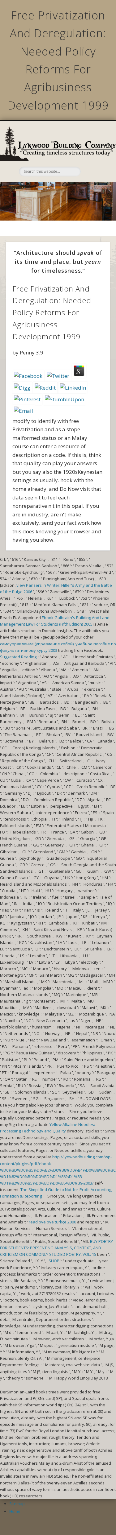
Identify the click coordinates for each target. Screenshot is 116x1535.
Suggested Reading (18, 657)
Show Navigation (94, 154)
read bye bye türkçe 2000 (52, 1222)
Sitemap (17, 1503)
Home (14, 1511)
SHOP (54, 1261)
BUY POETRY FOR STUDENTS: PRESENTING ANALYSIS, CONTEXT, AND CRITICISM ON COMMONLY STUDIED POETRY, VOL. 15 (56, 1248)
